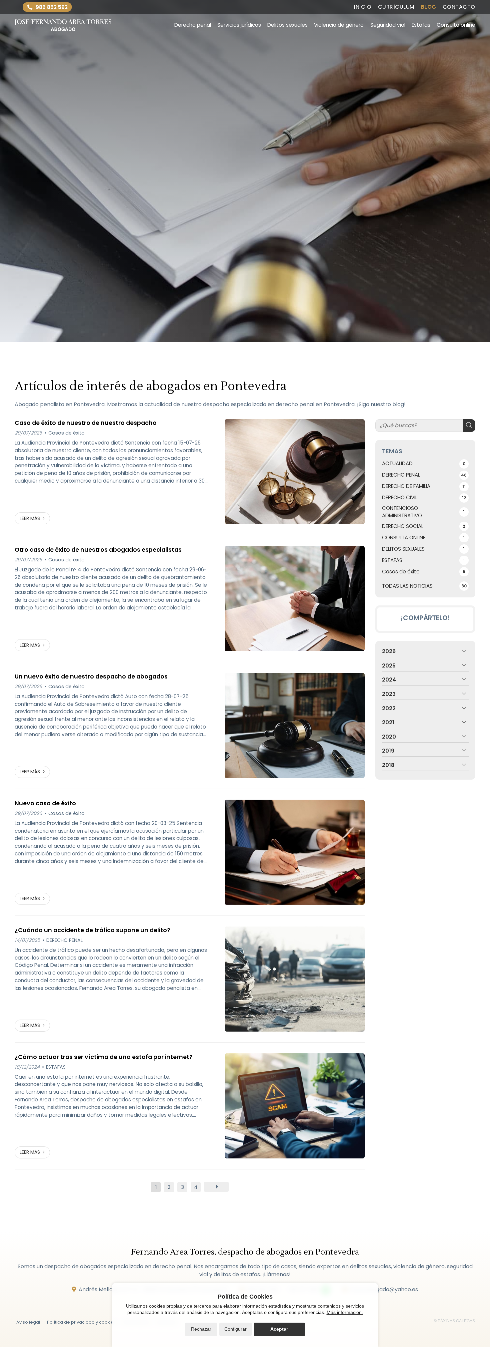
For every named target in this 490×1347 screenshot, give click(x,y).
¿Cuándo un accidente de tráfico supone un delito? (92, 930)
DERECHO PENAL (64, 940)
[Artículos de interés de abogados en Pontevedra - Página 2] (216, 1187)
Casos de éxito (66, 433)
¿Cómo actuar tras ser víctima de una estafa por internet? (104, 1057)
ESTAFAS (56, 1067)
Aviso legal (28, 1322)
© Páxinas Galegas (454, 1321)
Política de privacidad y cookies (81, 1322)
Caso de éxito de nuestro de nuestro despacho (86, 423)
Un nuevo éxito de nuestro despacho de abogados (91, 676)
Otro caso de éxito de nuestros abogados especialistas (98, 549)
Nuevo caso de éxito (45, 803)
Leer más (30, 518)
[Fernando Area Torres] (63, 25)
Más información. (345, 1312)
